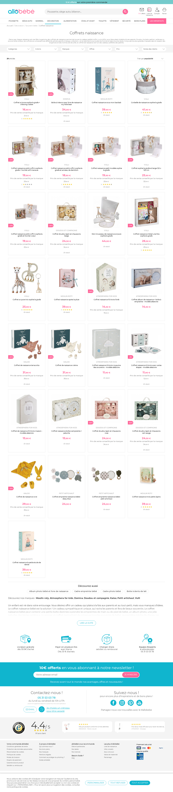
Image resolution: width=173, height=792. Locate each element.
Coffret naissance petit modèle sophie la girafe (106, 169)
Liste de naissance (110, 746)
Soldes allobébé (44, 760)
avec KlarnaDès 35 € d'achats (66, 649)
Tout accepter (140, 783)
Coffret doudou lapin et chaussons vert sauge (146, 432)
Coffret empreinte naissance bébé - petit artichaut (106, 498)
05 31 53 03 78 (147, 651)
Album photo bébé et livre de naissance (48, 591)
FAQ (73, 758)
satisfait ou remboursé (106, 648)
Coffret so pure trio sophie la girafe (27, 300)
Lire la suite (86, 623)
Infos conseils (108, 749)
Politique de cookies (14, 755)
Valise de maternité (110, 755)
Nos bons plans (44, 749)
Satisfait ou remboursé (14, 765)
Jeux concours (109, 752)
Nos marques (43, 752)
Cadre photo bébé (112, 591)
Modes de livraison (13, 757)
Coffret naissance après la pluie (66, 300)
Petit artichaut (125, 598)
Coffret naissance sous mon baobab (106, 103)
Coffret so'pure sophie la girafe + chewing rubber (27, 103)
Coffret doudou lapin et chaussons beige (67, 235)
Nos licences (76, 752)
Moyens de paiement (14, 760)
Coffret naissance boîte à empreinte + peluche (66, 432)
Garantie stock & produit (15, 763)
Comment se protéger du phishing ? (52, 757)
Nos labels (75, 749)
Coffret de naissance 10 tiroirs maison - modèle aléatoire (26, 432)
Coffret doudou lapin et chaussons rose (106, 432)
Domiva (78, 598)
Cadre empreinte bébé (85, 591)
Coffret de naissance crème (66, 365)
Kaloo (113, 598)
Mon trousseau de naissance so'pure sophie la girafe (106, 235)
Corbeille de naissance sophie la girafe (146, 103)
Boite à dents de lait (137, 591)
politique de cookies (20, 787)
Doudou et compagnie (96, 598)
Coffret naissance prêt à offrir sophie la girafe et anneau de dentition (66, 169)
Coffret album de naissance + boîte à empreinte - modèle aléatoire (146, 300)
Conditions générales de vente (17, 746)
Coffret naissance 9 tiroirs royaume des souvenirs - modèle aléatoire (106, 366)
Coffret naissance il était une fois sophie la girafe (146, 235)
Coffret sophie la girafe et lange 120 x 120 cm (146, 169)
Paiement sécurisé (144, 744)
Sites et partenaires (78, 746)
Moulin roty (42, 598)
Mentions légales (45, 755)
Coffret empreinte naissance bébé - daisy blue (66, 498)
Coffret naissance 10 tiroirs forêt (106, 300)
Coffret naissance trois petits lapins (146, 497)
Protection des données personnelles (19, 749)
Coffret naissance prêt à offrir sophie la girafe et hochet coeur (26, 235)
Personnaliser (95, 783)
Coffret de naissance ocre (26, 497)
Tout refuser (117, 783)
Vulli (137, 598)
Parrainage (108, 757)
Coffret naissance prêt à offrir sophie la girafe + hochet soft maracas (26, 169)
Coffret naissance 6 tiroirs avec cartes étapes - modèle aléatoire (146, 366)
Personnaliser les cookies (15, 752)
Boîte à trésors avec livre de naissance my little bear (66, 103)
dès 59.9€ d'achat (25, 648)
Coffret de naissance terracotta (26, 365)
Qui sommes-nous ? (46, 746)
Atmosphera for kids (61, 598)
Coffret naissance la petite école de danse (27, 563)
